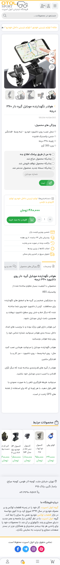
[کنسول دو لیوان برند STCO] (39, 435)
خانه (54, 27)
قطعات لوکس (44, 515)
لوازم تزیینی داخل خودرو (18, 27)
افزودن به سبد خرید (18, 219)
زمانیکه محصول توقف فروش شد (35, 163)
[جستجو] (5, 15)
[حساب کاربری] (7, 561)
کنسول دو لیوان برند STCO (39, 447)
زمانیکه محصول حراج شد (39, 159)
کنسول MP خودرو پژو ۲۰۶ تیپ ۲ (16, 448)
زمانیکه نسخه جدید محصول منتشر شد (32, 168)
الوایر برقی (51, 445)
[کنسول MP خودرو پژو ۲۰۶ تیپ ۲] (15, 436)
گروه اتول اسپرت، (49, 507)
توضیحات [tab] (47, 266)
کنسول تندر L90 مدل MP (27, 447)
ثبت (43, 183)
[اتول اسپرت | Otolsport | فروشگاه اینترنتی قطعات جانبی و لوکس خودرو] (15, 6)
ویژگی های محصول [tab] (28, 266)
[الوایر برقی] (50, 435)
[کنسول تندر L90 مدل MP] (27, 436)
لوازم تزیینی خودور (41, 27)
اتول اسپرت (47, 518)
